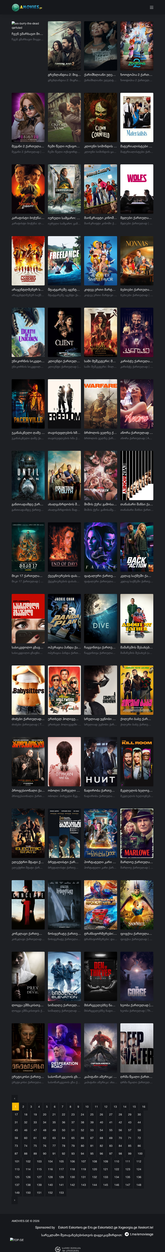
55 (110, 1130)
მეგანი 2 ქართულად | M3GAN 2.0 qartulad (28, 146)
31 (16, 1122)
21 (54, 1114)
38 (82, 1122)
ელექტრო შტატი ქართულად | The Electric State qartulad (28, 862)
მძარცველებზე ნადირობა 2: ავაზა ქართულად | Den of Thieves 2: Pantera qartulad (100, 1005)
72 (139, 1138)
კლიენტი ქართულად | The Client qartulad (64, 361)
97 (110, 1153)
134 (116, 1177)
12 (105, 1106)
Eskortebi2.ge (108, 1227)
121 (105, 1169)
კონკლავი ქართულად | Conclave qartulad (28, 933)
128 (50, 1177)
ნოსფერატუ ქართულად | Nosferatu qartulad (64, 933)
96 (101, 1153)
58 (139, 1130)
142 (72, 1184)
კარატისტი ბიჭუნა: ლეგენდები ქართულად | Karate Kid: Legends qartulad (28, 218)
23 (73, 1114)
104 (50, 1161)
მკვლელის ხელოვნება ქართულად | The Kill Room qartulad (136, 790)
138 (28, 1184)
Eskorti (63, 1227)
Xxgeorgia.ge (127, 1227)
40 (101, 1122)
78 (63, 1145)
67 (92, 1138)
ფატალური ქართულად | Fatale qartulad (100, 576)
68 (101, 1138)
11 (96, 1106)
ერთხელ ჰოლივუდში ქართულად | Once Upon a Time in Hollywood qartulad (64, 719)
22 (63, 1114)
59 (16, 1138)
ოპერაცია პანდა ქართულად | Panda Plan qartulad (64, 647)
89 (35, 1153)
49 (54, 1130)
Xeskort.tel (145, 1227)
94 (82, 1153)
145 (105, 1184)
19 (35, 1114)
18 (25, 1114)
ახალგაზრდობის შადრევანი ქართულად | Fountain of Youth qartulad (64, 504)
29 (129, 1114)
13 (115, 1106)
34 (44, 1122)
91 (54, 1153)
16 (143, 1106)
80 (82, 1145)
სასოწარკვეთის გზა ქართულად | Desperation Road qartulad (64, 1077)
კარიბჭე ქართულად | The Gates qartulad (136, 361)
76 (44, 1145)
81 (92, 1145)
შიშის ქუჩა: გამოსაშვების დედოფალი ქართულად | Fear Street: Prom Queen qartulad (100, 504)
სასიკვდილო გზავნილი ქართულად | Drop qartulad (28, 647)
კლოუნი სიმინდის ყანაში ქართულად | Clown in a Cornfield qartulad (100, 146)
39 (92, 1122)
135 (127, 1177)
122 (116, 1169)
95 (92, 1153)
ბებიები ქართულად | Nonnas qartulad (136, 289)
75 (35, 1145)
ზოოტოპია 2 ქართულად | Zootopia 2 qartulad (136, 75)
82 (101, 1145)
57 (129, 1130)
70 (120, 1138)
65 (73, 1138)
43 (129, 1122)
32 (25, 1122)
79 (73, 1145)
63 (54, 1138)
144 (94, 1184)
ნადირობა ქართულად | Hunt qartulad (100, 790)
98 (120, 1153)
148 (138, 1184)
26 (101, 1114)
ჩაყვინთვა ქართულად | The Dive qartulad (100, 647)
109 (105, 1161)
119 (83, 1169)
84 (120, 1145)
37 (73, 1122)
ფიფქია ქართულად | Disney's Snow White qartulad (136, 933)
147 (127, 1184)
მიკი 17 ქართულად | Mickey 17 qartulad (28, 576)
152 (50, 1192)
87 (16, 1153)
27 (110, 1114)
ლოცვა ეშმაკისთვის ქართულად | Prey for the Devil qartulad (28, 1005)
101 (17, 1161)
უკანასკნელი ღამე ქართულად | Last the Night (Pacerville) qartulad (28, 433)
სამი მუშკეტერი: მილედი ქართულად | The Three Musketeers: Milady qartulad (100, 361)
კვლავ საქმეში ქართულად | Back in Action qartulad (136, 576)
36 (63, 1122)
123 (127, 1169)
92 (63, 1153)
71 (129, 1138)
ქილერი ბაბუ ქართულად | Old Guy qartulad (136, 719)
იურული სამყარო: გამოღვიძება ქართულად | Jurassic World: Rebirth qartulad (64, 218)
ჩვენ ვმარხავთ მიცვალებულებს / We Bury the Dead (28, 34)
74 (25, 1145)
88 (25, 1153)
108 (94, 1161)
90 (44, 1153)
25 (92, 1114)
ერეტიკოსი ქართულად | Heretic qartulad (28, 1077)
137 (17, 1184)
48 (44, 1130)
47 (35, 1130)
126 (28, 1177)
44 (139, 1122)
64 (63, 1138)
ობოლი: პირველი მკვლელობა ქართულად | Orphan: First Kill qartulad (64, 790)
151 (39, 1192)
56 (120, 1130)
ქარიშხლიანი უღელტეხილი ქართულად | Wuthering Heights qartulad (100, 75)
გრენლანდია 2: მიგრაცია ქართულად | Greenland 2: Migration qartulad (64, 75)
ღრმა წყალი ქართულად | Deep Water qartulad (136, 1077)
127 (39, 1177)
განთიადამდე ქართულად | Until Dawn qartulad (28, 504)
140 (50, 1184)
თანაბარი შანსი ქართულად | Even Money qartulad (136, 504)
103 (39, 1161)
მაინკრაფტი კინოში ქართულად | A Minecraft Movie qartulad (100, 218)
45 (16, 1130)
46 (25, 1130)
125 (17, 1177)
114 (28, 1169)
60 (25, 1138)
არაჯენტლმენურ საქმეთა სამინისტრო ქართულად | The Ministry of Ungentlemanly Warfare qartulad (28, 289)
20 (44, 1114)
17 (16, 1114)
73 (16, 1145)
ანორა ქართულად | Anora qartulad (136, 433)
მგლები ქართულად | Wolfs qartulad (136, 218)
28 (120, 1114)
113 (17, 1169)
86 (139, 1145)
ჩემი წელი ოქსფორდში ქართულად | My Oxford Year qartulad (64, 146)
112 (138, 1161)
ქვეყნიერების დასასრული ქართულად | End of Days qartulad (64, 576)
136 (138, 1177)
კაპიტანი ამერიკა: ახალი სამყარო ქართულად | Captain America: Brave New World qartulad (100, 1077)
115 (39, 1169)
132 (94, 1177)
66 (82, 1138)
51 (73, 1130)
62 (44, 1138)
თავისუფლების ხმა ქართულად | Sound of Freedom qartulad (64, 433)
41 (110, 1122)
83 (110, 1145)
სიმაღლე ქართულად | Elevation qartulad (64, 1005)
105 (61, 1161)
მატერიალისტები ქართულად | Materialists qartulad (136, 146)
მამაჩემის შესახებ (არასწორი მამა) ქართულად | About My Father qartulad (136, 647)
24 (82, 1114)
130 (72, 1177)
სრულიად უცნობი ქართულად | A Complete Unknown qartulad (100, 719)
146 (116, 1184)
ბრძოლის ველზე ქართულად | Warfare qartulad (100, 433)
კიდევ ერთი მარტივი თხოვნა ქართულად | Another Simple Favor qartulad (100, 289)
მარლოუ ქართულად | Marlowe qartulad (136, 862)
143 (83, 1184)
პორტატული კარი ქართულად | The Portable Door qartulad (100, 862)
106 (72, 1161)
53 (92, 1130)
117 (61, 1169)
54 (101, 1130)
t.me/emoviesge (141, 1234)
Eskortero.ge (78, 1227)
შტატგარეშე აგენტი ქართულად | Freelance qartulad (64, 289)
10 (87, 1106)
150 (28, 1192)
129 (61, 1177)
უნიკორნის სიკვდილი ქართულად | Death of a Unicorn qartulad (28, 361)
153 (61, 1192)
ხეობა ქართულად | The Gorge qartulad (136, 1005)
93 (73, 1153)
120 (94, 1169)
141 (61, 1184)
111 (127, 1161)
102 (28, 1161)
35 (54, 1122)
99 (129, 1153)
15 (134, 1106)
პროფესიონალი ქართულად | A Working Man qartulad (28, 790)
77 (54, 1145)
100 (140, 1153)
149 (17, 1192)
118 (72, 1169)
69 (110, 1138)
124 (138, 1169)
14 (124, 1106)
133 (105, 1177)
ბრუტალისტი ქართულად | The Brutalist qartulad (64, 862)
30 (139, 1114)
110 (116, 1161)
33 (35, 1122)
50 (63, 1130)
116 (50, 1169)
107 (83, 1161)
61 (35, 1138)
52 (82, 1130)
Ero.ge (92, 1227)
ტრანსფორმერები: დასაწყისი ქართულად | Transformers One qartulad (100, 933)
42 (120, 1122)
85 (129, 1145)
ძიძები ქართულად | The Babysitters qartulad (28, 719)
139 (39, 1184)
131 (83, 1177)
